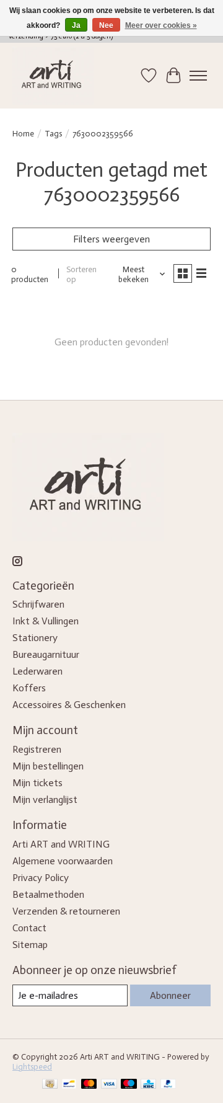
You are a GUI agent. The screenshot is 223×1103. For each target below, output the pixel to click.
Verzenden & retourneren (66, 911)
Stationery (35, 638)
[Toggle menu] (198, 75)
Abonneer (170, 995)
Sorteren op (81, 274)
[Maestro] (129, 1085)
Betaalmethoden (48, 894)
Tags (53, 133)
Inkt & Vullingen (45, 621)
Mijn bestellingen (48, 766)
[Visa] (109, 1085)
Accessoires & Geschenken (69, 705)
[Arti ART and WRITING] (53, 76)
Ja (76, 25)
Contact (29, 928)
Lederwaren (37, 671)
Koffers (29, 688)
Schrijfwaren (38, 604)
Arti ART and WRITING (61, 844)
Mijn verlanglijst (44, 799)
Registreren (36, 749)
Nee (106, 25)
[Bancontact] (69, 1085)
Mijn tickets (37, 783)
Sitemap (30, 944)
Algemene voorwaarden (62, 861)
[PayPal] (168, 1085)
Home (23, 133)
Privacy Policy (40, 878)
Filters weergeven (111, 239)
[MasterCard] (89, 1085)
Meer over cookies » (161, 25)
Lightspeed (32, 1066)
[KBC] (148, 1085)
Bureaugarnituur (45, 654)
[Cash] (50, 1085)
